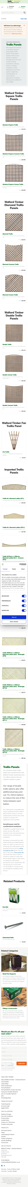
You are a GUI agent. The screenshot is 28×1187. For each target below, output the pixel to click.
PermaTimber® (5, 1088)
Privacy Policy (5, 1118)
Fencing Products (6, 1130)
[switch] (24, 601)
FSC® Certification (6, 1086)
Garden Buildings (6, 1140)
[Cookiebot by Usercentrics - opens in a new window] (19, 564)
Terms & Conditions (7, 1116)
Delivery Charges (6, 1114)
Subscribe (21, 1063)
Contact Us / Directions (8, 1122)
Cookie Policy (10, 1065)
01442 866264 (5, 1160)
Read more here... (17, 34)
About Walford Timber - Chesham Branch (13, 1080)
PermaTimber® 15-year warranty (11, 1090)
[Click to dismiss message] (24, 25)
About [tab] (23, 569)
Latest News (4, 1084)
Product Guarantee (7, 1124)
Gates (3, 1132)
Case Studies (5, 1082)
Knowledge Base (6, 1098)
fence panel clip (19, 852)
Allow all (14, 617)
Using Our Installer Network (9, 1092)
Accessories (4, 1142)
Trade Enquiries (5, 1104)
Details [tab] (14, 569)
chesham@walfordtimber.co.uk (10, 1162)
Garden (3, 1136)
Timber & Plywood (6, 1138)
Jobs (2, 1096)
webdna (14, 1183)
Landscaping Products (7, 1134)
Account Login (5, 1106)
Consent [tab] (5, 569)
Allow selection (14, 621)
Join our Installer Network (8, 1094)
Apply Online (5, 1108)
